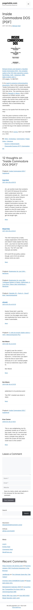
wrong (16, 132)
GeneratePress (16, 607)
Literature (10, 141)
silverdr (5, 302)
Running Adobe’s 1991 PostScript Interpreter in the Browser (16, 568)
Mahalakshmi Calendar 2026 (11, 587)
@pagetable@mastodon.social (12, 525)
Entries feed (6, 547)
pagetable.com (9, 3)
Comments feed (7, 549)
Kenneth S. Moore (14, 93)
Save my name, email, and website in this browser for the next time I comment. (16, 493)
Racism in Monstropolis (12, 144)
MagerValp (6, 229)
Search (4, 510)
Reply (6, 219)
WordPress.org (7, 552)
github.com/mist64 (8, 531)
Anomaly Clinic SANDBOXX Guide (13, 580)
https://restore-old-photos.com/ (12, 566)
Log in (4, 544)
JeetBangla (6, 574)
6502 (6, 139)
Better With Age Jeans (9, 595)
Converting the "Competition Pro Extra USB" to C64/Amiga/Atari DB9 (16, 589)
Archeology (12, 139)
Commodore (21, 139)
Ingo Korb (5, 180)
